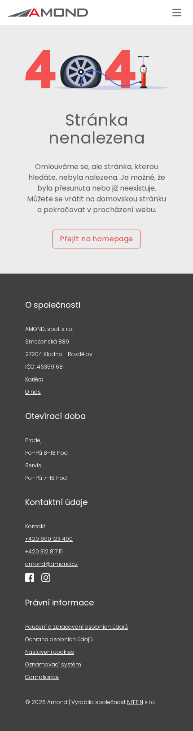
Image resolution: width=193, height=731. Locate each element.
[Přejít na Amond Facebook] (29, 577)
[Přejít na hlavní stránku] (47, 12)
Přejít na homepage (96, 239)
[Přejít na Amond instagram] (45, 577)
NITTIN (135, 702)
